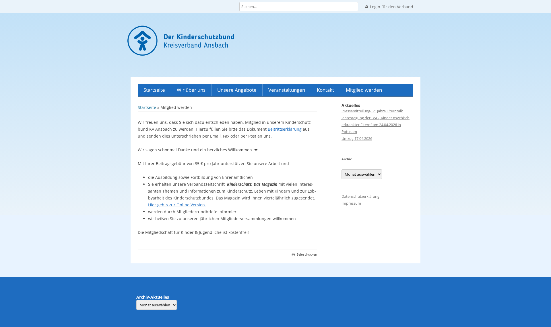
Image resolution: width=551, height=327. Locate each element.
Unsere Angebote (237, 90)
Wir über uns (191, 90)
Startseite (154, 90)
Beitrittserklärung (285, 129)
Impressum (351, 203)
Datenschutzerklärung (360, 196)
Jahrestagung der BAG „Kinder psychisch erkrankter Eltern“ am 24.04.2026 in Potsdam (376, 124)
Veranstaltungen (286, 90)
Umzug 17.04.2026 (357, 138)
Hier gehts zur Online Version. (177, 204)
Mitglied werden (364, 90)
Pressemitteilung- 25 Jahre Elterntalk (372, 110)
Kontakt (325, 90)
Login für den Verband (391, 7)
